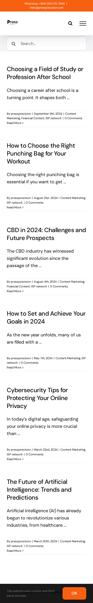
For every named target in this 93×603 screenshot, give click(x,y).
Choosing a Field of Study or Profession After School (45, 73)
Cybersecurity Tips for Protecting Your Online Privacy (37, 398)
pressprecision (21, 114)
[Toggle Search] (70, 23)
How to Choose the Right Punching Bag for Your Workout (41, 153)
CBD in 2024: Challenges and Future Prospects (46, 234)
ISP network (54, 118)
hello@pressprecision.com (46, 7)
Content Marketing (72, 198)
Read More (14, 123)
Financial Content (32, 118)
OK (74, 593)
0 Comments (73, 118)
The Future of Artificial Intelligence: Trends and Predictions (39, 489)
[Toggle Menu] (83, 23)
